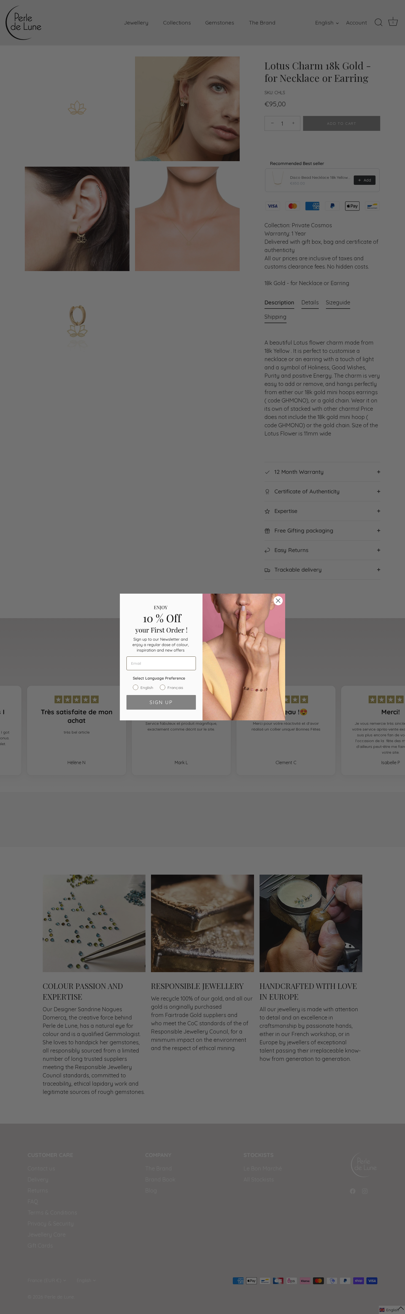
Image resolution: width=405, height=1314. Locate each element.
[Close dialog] (278, 600)
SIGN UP (161, 702)
